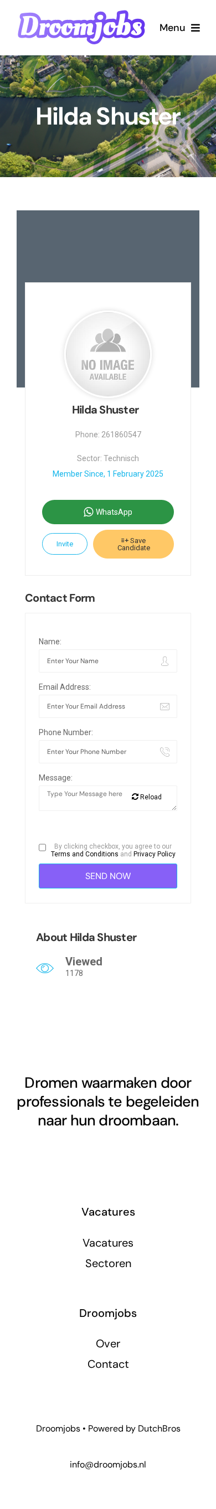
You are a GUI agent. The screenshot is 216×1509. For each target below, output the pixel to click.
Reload (150, 797)
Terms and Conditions (85, 854)
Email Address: (65, 687)
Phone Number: (66, 732)
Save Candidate (133, 544)
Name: (50, 641)
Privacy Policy (154, 854)
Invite (64, 544)
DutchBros (159, 1428)
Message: (56, 777)
